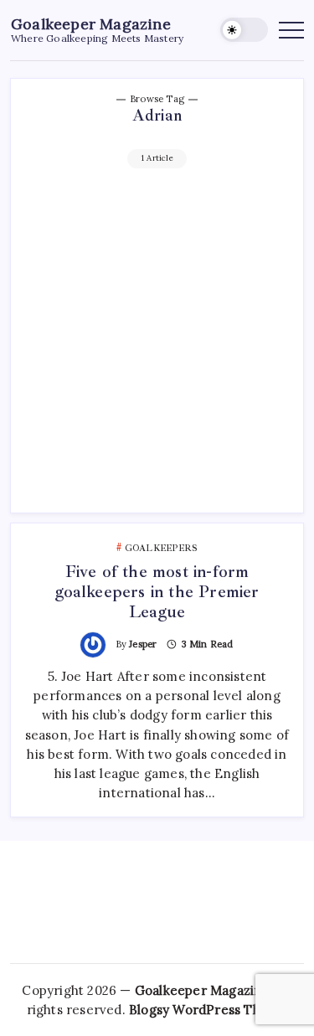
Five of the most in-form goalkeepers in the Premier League (156, 591)
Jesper (143, 644)
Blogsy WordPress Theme (208, 1010)
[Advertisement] (157, 334)
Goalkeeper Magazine (91, 24)
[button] (244, 30)
